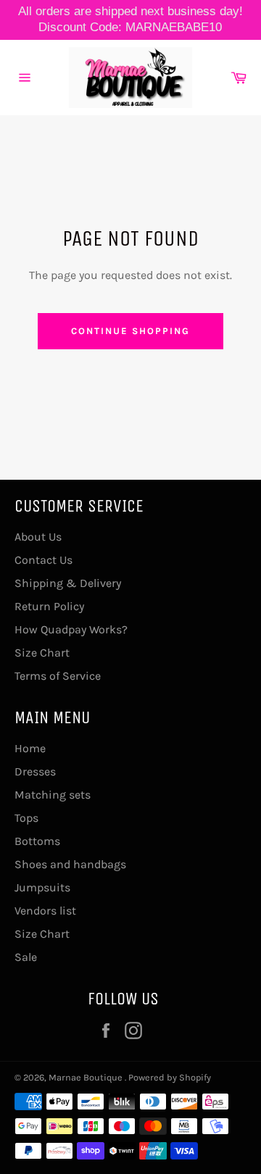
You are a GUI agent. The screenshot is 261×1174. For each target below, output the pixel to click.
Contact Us (43, 560)
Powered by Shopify (169, 1077)
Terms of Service (57, 676)
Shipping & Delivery (67, 583)
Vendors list (45, 910)
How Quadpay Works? (71, 629)
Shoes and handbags (70, 864)
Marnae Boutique (87, 1077)
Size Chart (42, 652)
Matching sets (52, 795)
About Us (38, 537)
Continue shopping (130, 330)
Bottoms (37, 841)
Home (30, 748)
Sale (25, 957)
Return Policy (49, 606)
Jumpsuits (42, 887)
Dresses (35, 771)
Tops (26, 818)
